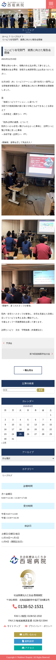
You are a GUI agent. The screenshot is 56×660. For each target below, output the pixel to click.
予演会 (9, 343)
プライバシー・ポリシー (40, 626)
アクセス (29, 648)
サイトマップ (13, 626)
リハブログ (16, 36)
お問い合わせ (29, 634)
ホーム (5, 36)
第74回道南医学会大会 (40, 354)
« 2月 (3, 443)
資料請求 (29, 641)
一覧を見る (28, 370)
